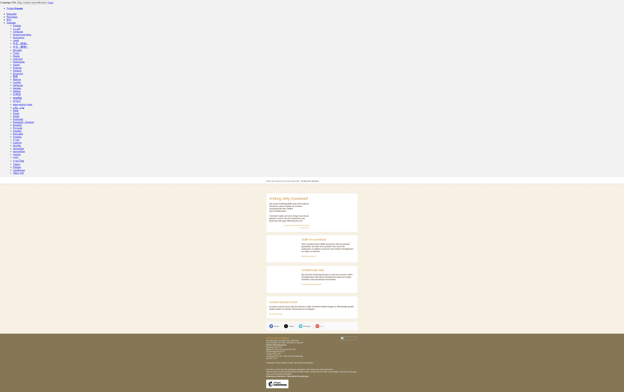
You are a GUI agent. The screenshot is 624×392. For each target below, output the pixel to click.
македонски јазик (22, 104)
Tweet (291, 326)
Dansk (16, 56)
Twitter (14, 8)
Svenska (17, 136)
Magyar (17, 79)
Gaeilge (17, 82)
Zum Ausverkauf (308, 256)
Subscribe (11, 14)
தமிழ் (16, 157)
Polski (16, 116)
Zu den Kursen (275, 314)
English (17, 25)
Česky (16, 53)
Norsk (16, 113)
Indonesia (18, 85)
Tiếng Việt (18, 173)
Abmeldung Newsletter (276, 376)
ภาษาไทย (18, 160)
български (18, 37)
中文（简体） (21, 43)
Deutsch (17, 70)
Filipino (17, 167)
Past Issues (12, 16)
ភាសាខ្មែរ (17, 98)
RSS (8, 19)
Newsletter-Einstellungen (298, 376)
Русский (17, 128)
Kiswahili (18, 133)
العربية (16, 28)
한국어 (17, 101)
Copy (50, 2)
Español (17, 131)
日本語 (17, 94)
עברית (16, 139)
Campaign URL (8, 2)
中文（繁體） (21, 47)
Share (276, 326)
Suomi (16, 64)
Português (18, 119)
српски (17, 154)
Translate (11, 22)
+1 (321, 326)
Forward (307, 326)
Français (17, 67)
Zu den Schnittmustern (311, 284)
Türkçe (16, 164)
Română (17, 125)
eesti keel (17, 59)
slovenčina (18, 148)
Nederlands (19, 61)
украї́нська (19, 170)
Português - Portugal (23, 122)
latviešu (17, 145)
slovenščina (19, 151)
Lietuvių (17, 142)
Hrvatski (17, 50)
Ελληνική (18, 73)
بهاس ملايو (19, 107)
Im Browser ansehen (310, 181)
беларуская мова (22, 34)
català (16, 40)
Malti (15, 110)
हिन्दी (15, 76)
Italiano (17, 91)
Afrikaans (18, 31)
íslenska (17, 88)
